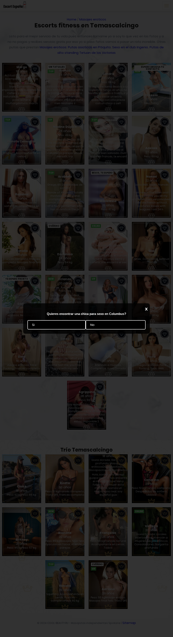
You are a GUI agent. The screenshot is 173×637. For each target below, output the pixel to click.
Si (33, 325)
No (92, 325)
